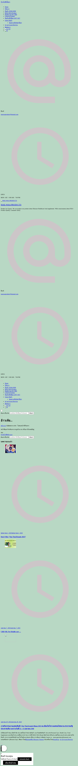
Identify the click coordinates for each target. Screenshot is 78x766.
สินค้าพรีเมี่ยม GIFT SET (12, 18)
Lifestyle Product (10, 16)
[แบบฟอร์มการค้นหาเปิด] (1, 410)
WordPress (56, 739)
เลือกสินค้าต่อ (10, 763)
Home (6, 7)
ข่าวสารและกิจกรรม (11, 25)
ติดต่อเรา (8, 27)
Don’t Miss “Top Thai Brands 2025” (13, 537)
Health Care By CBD (11, 14)
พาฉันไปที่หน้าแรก (6, 434)
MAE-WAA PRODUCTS (11, 205)
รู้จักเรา (7, 9)
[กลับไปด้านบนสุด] (1, 743)
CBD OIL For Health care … (11, 632)
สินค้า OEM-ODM (10, 11)
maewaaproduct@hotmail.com (9, 114)
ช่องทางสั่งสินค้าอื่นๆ (15, 23)
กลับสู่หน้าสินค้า (25, 759)
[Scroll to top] (2, 744)
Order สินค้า (8, 20)
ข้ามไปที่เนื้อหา (5, 2)
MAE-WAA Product (10, 13)
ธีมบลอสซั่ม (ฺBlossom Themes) (34, 739)
